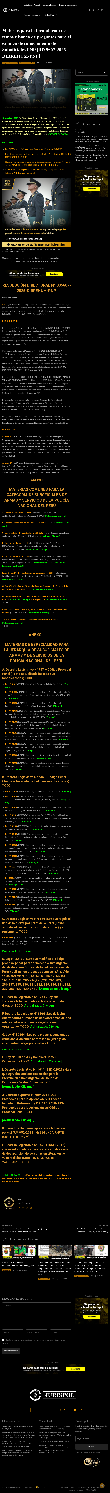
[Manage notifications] (102, 1485)
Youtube (81, 1410)
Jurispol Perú (23, 1199)
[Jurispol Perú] (9, 1204)
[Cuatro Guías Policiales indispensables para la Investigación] (19, 1252)
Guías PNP (6, 1270)
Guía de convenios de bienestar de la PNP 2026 (55, 1441)
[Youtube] (75, 1410)
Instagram (51, 1410)
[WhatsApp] (102, 10)
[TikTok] (98, 10)
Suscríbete (91, 1447)
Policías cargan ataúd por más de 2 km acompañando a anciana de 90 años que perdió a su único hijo (55, 1435)
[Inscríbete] (36, 274)
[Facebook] (89, 10)
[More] (59, 108)
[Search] (105, 72)
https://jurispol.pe (24, 1203)
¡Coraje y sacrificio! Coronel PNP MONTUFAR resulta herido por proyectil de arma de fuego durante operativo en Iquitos (90, 148)
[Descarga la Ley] (15, 884)
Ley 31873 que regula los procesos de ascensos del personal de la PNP (33, 149)
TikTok (66, 1410)
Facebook (35, 1410)
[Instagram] (93, 10)
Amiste (43, 1487)
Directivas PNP (44, 1279)
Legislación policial (10, 63)
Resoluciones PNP (27, 63)
